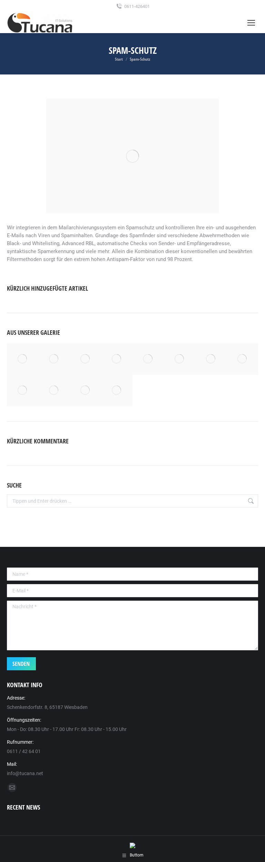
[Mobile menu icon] (251, 23)
